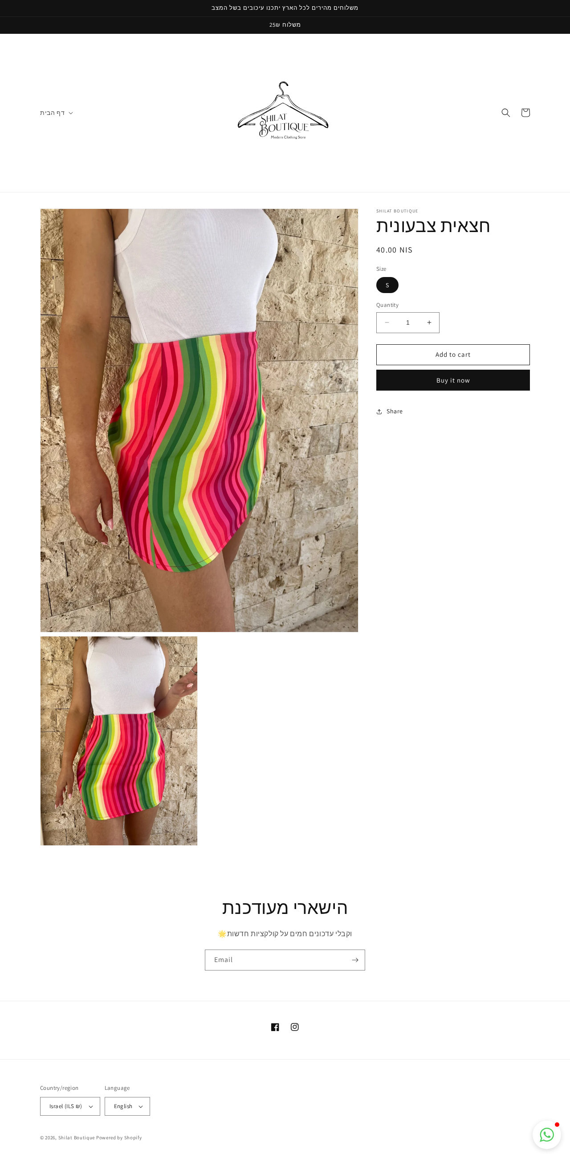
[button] (56, 112)
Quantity (387, 305)
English (123, 1106)
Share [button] (395, 411)
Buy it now (453, 380)
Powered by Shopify (119, 1137)
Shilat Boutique (76, 1137)
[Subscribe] (355, 960)
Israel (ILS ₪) (65, 1106)
